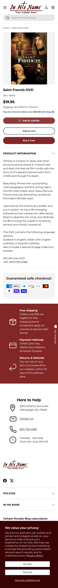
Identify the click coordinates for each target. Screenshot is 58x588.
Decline (27, 572)
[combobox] (29, 18)
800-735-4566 (28, 429)
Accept (27, 564)
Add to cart (29, 131)
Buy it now (29, 140)
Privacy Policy (34, 555)
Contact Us (26, 418)
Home (6, 28)
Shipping (8, 106)
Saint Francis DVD (20, 28)
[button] (53, 7)
